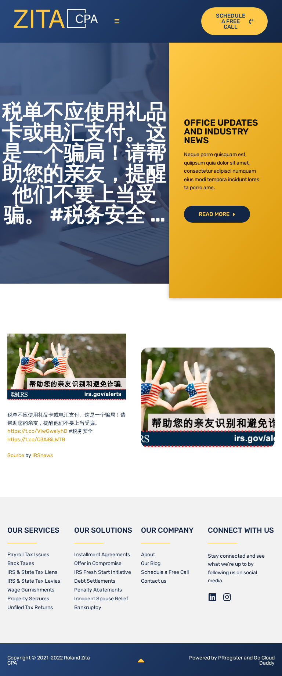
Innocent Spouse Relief (101, 599)
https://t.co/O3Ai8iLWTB (36, 439)
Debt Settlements (94, 581)
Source (15, 455)
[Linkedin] (212, 597)
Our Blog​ (150, 563)
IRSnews (42, 455)
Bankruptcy (87, 607)
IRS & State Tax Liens (32, 572)
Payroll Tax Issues (28, 554)
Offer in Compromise (98, 563)
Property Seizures (28, 599)
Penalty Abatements (98, 590)
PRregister (231, 658)
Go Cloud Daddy (264, 660)
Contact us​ (153, 581)
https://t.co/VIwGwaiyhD (37, 431)
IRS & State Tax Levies (33, 581)
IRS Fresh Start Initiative (102, 572)
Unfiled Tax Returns (30, 607)
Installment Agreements (102, 554)
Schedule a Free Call (165, 572)
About (148, 554)
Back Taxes (20, 563)
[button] (153, 21)
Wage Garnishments (30, 590)
